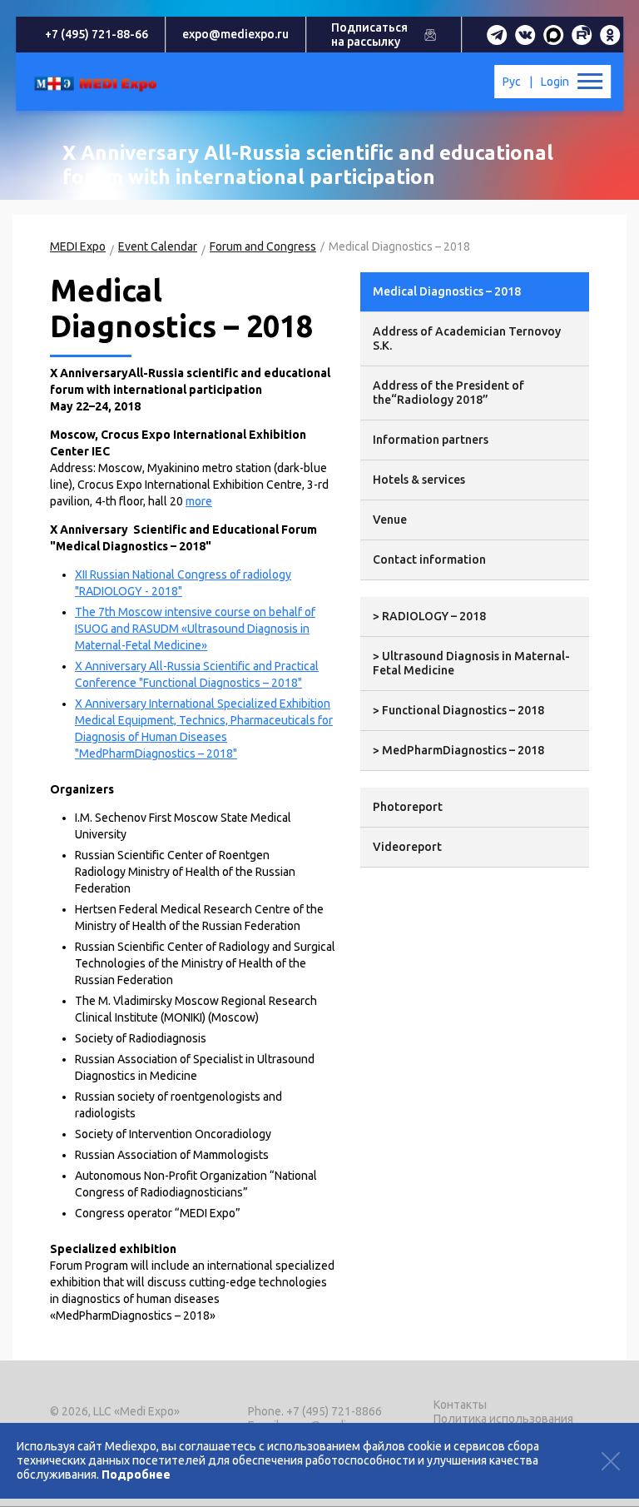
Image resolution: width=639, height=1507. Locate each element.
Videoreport (407, 846)
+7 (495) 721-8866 (334, 1411)
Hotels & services (419, 479)
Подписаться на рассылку (369, 34)
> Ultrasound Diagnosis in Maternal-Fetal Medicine (471, 663)
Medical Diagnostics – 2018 (447, 291)
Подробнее (136, 1474)
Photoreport (408, 806)
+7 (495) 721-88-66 (96, 34)
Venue (390, 519)
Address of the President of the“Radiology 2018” (448, 392)
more (199, 501)
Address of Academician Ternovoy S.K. (467, 338)
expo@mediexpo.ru (235, 34)
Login (555, 81)
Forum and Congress (263, 246)
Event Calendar (157, 246)
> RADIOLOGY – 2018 (429, 616)
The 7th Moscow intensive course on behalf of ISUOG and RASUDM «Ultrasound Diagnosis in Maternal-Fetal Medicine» (195, 628)
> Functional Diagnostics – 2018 (458, 710)
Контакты (460, 1404)
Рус (512, 81)
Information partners (430, 439)
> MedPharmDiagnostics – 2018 (458, 750)
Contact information (429, 559)
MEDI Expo (78, 246)
